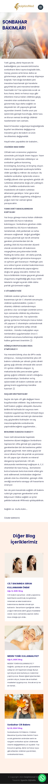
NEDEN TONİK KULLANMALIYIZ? (23, 656)
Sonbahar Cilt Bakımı (18, 724)
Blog (21, 591)
